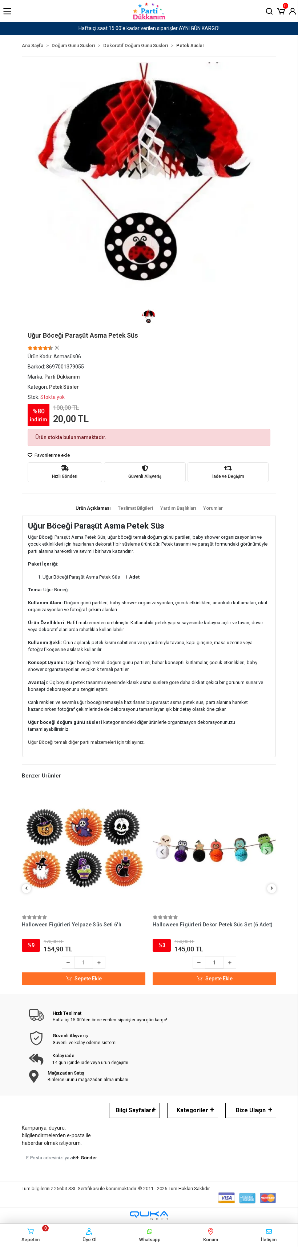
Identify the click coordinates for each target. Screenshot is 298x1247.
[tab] (93, 508)
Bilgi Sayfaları (134, 1110)
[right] (272, 888)
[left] (26, 888)
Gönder (89, 1157)
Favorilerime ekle (51, 455)
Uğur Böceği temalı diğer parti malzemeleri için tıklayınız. (86, 742)
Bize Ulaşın (251, 1110)
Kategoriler (192, 1110)
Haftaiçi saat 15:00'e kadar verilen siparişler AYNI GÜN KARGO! (149, 28)
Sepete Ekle (88, 978)
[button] (281, 10)
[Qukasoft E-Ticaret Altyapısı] (149, 1215)
